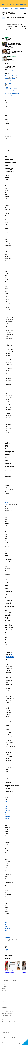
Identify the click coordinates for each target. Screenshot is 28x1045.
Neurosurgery (8, 85)
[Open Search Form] (22, 14)
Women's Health (9, 96)
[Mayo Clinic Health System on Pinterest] (14, 1037)
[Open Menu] (25, 14)
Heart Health (8, 80)
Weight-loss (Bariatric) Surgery (12, 93)
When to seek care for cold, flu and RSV (15, 58)
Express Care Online (7, 502)
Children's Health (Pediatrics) (12, 75)
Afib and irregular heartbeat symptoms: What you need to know (14, 44)
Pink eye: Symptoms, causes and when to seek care (15, 52)
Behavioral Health (9, 70)
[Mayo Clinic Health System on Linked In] (7, 1037)
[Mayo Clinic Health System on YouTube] (12, 1037)
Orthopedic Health (9, 91)
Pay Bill (12, 8)
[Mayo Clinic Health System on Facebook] (3, 1037)
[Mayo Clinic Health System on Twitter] (10, 1037)
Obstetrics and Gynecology (11, 88)
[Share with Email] (19, 78)
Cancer (6, 73)
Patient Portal (6, 8)
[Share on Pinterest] (13, 78)
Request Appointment (20, 8)
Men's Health (8, 83)
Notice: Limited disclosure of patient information (14, 4)
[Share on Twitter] (9, 78)
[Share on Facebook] (6, 78)
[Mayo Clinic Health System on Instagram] (5, 1037)
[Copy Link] (16, 78)
